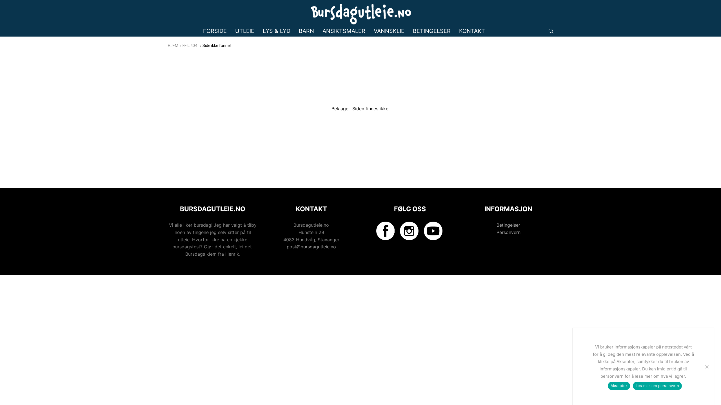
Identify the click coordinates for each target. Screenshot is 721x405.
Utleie (244, 31)
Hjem (173, 46)
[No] (706, 367)
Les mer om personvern (657, 385)
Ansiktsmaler (343, 31)
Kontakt (472, 31)
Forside (215, 31)
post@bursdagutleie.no (311, 246)
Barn (306, 31)
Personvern (508, 232)
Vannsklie (389, 31)
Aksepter (619, 385)
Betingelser (432, 31)
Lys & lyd (276, 31)
